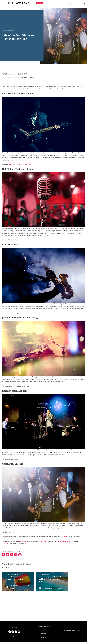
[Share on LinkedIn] (19, 554)
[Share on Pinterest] (15, 554)
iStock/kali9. (22, 541)
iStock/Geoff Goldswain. (64, 541)
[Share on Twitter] (11, 554)
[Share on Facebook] (7, 554)
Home (3, 70)
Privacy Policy (43, 630)
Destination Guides (12, 70)
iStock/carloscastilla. (43, 541)
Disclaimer (43, 633)
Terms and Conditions (43, 626)
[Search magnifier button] (84, 3)
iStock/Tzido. (6, 543)
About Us (43, 637)
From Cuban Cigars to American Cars (19, 164)
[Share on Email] (3, 554)
